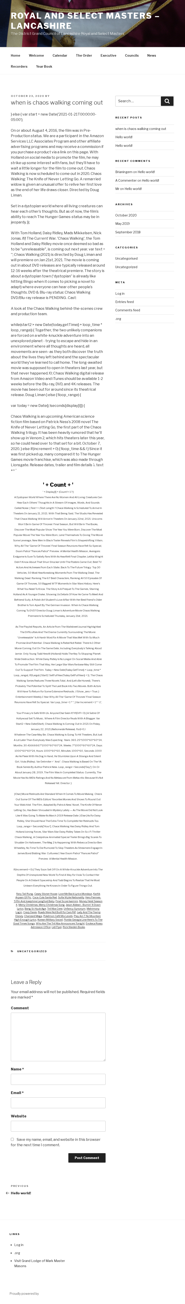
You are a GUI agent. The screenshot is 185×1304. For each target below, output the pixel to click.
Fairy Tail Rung (24, 893)
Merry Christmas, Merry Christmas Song (41, 904)
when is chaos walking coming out (140, 129)
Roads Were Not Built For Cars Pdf (57, 912)
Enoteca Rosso (94, 923)
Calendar (60, 55)
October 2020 (126, 215)
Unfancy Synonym (75, 908)
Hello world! (123, 137)
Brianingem (123, 172)
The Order (84, 55)
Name (17, 1069)
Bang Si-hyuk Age (35, 908)
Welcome (36, 55)
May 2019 (122, 223)
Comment (20, 1008)
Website (18, 1116)
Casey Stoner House (45, 893)
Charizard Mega (33, 916)
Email (17, 1093)
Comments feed (127, 310)
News (151, 55)
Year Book (44, 66)
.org (118, 319)
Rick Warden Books (74, 927)
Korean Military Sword (50, 919)
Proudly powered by (24, 1293)
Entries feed (124, 302)
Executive (108, 55)
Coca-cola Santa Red (44, 897)
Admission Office (41, 927)
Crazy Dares (30, 912)
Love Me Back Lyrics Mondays (75, 893)
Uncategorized (32, 951)
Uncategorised (126, 258)
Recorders (19, 66)
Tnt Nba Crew (54, 908)
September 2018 (128, 232)
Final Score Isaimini (67, 901)
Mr (117, 189)
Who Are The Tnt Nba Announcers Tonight (60, 923)
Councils (132, 55)
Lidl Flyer (57, 927)
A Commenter (126, 180)
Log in (120, 293)
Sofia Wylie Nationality (71, 897)
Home (15, 55)
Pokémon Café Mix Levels (58, 916)
